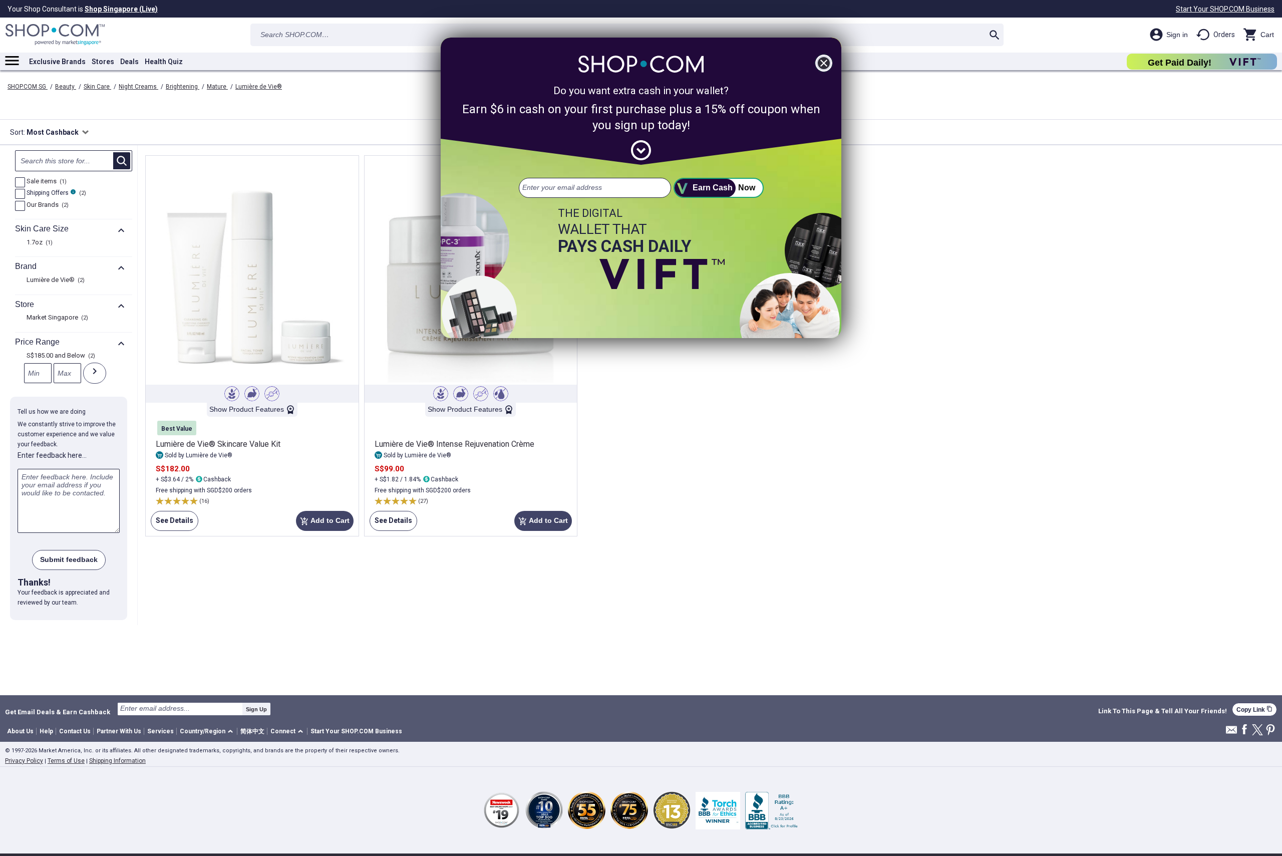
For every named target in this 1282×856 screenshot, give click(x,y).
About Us (20, 731)
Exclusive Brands (57, 62)
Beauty (65, 86)
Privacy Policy (24, 760)
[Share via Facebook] (1244, 730)
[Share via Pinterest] (1270, 730)
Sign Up (256, 709)
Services (160, 731)
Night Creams (138, 86)
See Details (172, 523)
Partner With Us (119, 731)
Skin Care (97, 86)
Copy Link (1254, 709)
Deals (129, 62)
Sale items (45, 181)
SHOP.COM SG (28, 86)
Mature (217, 86)
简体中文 (252, 731)
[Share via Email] (1231, 732)
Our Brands (46, 205)
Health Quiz (164, 62)
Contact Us (75, 731)
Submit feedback (69, 559)
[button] (208, 731)
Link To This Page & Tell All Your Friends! (1162, 711)
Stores (103, 62)
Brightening (182, 86)
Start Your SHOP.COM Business (1225, 9)
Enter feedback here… (52, 455)
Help (46, 731)
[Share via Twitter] (1257, 730)
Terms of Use (66, 760)
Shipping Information (117, 760)
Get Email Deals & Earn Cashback (57, 711)
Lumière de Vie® (258, 86)
